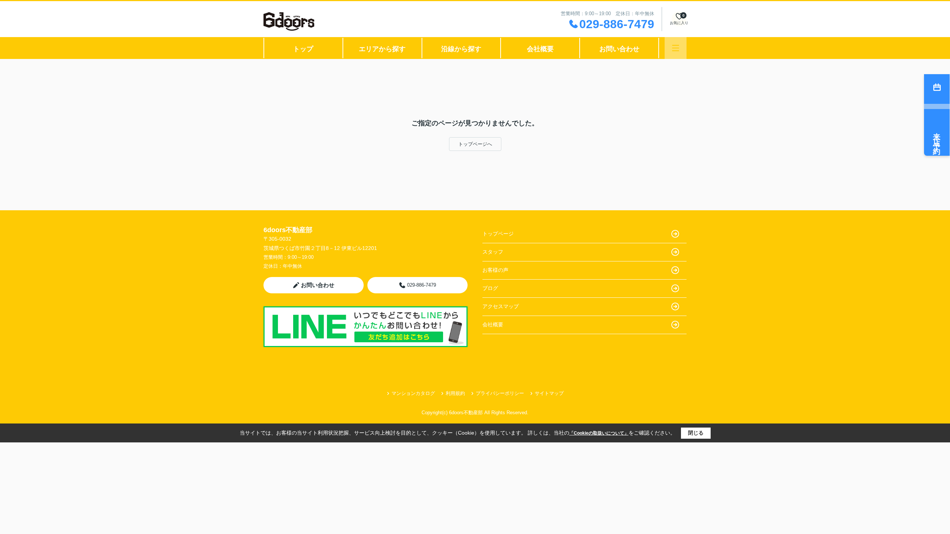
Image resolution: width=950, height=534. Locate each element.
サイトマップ (549, 393)
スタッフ (492, 252)
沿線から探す (461, 49)
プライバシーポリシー (500, 393)
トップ (303, 49)
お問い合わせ (619, 49)
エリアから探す (382, 49)
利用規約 (455, 393)
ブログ (490, 288)
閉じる (696, 433)
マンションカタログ (413, 393)
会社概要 (540, 49)
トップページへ (475, 144)
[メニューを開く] (675, 48)
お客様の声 (495, 270)
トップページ (498, 234)
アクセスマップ (500, 306)
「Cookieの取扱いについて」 (599, 433)
